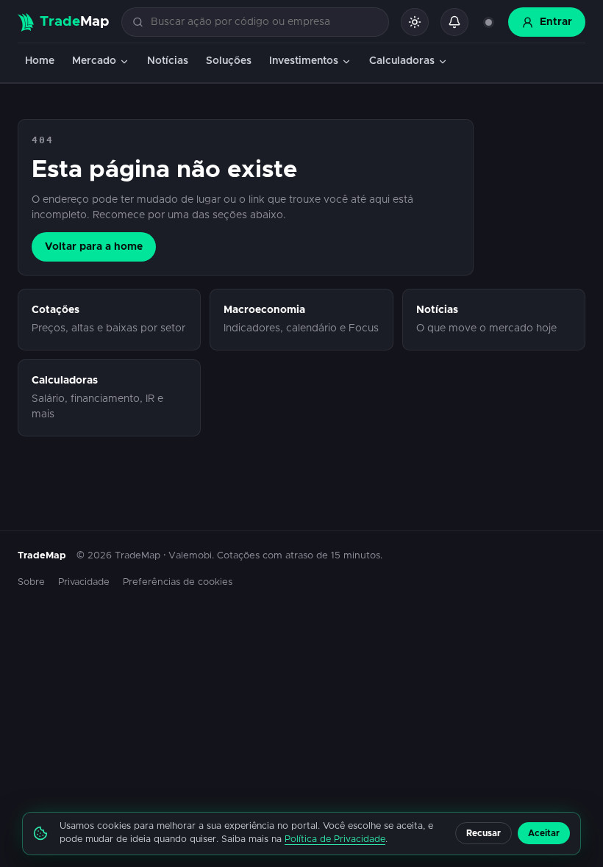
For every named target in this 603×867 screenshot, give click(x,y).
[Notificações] (454, 22)
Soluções (228, 61)
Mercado (94, 61)
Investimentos (303, 61)
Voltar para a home (94, 247)
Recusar (483, 833)
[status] (488, 22)
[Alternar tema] (415, 22)
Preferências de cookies (177, 582)
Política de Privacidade (335, 839)
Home (39, 61)
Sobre (31, 582)
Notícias (167, 61)
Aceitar (544, 833)
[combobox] (263, 22)
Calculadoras (402, 61)
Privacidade (84, 582)
